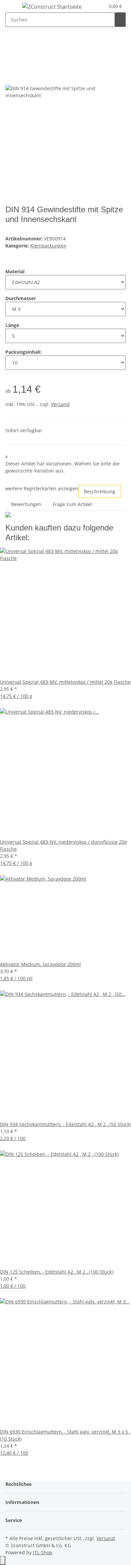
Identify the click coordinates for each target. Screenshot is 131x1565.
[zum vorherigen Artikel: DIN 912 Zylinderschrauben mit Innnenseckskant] (10, 45)
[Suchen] (120, 19)
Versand (60, 404)
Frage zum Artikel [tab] (72, 504)
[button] (99, 6)
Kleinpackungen (48, 245)
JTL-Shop (42, 1552)
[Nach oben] (2, 1560)
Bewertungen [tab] (26, 504)
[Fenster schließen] (10, 77)
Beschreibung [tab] (99, 491)
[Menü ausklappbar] (13, 7)
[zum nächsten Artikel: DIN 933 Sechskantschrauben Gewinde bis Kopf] (22, 45)
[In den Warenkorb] (10, 66)
